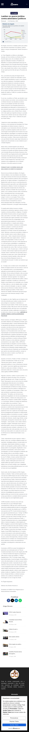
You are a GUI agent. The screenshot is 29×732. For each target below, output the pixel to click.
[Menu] (2, 4)
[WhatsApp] (20, 600)
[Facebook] (8, 600)
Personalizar (14, 718)
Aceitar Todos (14, 725)
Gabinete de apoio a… (14, 629)
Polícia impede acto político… (15, 644)
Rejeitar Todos (14, 721)
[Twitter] (12, 600)
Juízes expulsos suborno (14, 636)
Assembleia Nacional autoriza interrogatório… (15, 652)
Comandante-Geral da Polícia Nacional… (15, 620)
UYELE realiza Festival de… (15, 612)
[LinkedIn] (16, 600)
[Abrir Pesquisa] (27, 4)
